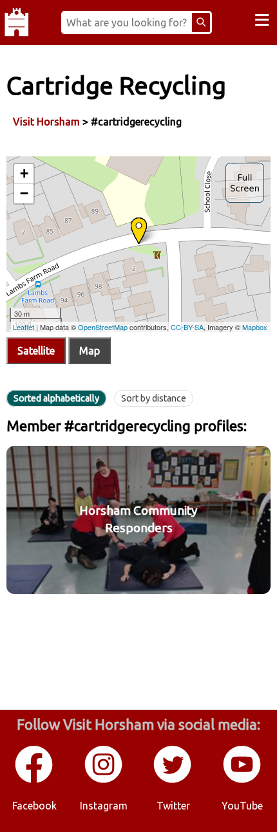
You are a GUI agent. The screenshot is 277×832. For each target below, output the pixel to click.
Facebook (34, 805)
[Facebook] (35, 780)
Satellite (36, 350)
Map (89, 350)
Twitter (173, 805)
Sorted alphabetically (56, 398)
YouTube (242, 805)
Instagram (104, 805)
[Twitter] (173, 780)
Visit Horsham (46, 121)
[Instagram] (104, 780)
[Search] (201, 22)
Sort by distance (153, 398)
